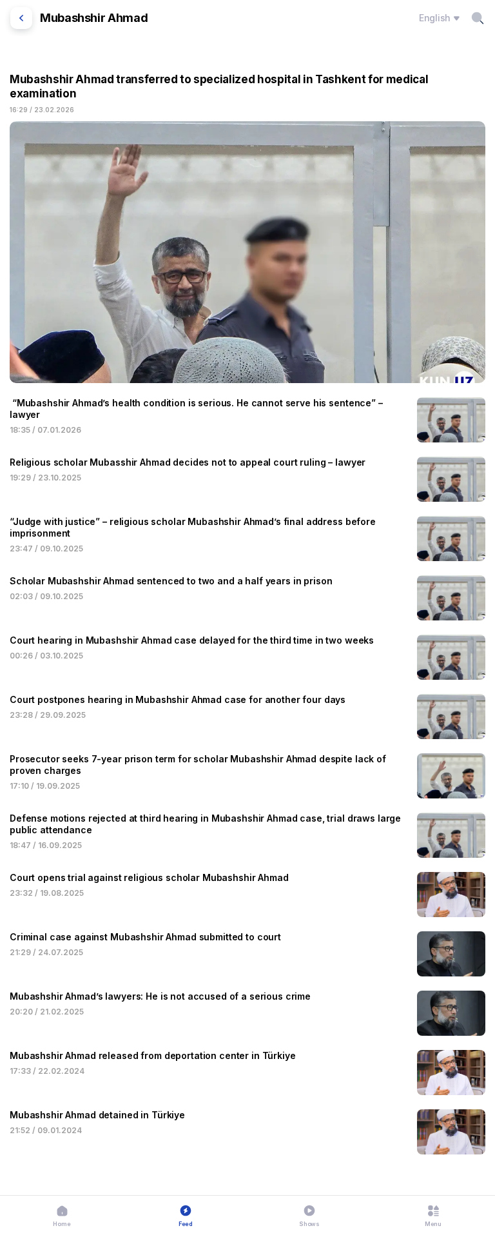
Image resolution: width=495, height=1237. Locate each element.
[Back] (21, 18)
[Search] (478, 18)
